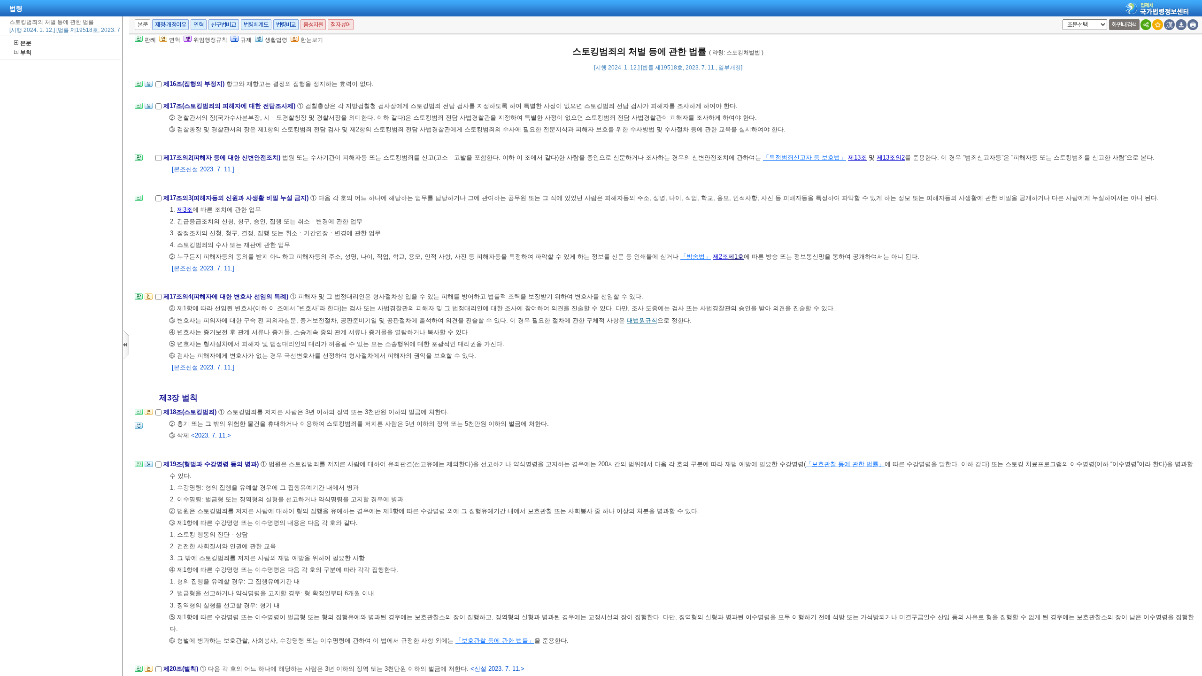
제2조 (720, 256)
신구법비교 (223, 24)
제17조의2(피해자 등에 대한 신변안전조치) (222, 157)
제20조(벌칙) (181, 668)
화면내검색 (1124, 24)
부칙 (25, 52)
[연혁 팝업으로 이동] (149, 299)
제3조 (185, 209)
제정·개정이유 (170, 24)
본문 (25, 43)
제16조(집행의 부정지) (194, 83)
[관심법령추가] (1157, 24)
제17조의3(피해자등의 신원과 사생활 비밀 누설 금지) (236, 197)
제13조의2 (891, 157)
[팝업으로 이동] (149, 86)
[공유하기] (1145, 24)
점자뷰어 (340, 24)
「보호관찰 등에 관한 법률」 (845, 464)
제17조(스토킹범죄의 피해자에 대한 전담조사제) (230, 105)
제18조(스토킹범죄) (190, 411)
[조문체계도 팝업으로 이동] (139, 86)
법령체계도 (256, 24)
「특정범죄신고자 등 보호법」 (804, 157)
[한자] (1169, 24)
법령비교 (286, 24)
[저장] (1181, 24)
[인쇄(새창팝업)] (1192, 24)
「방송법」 (695, 256)
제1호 (736, 256)
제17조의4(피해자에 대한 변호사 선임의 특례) (226, 296)
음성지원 (313, 24)
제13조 (857, 157)
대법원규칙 (642, 320)
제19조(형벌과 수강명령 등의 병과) (212, 464)
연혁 (198, 24)
